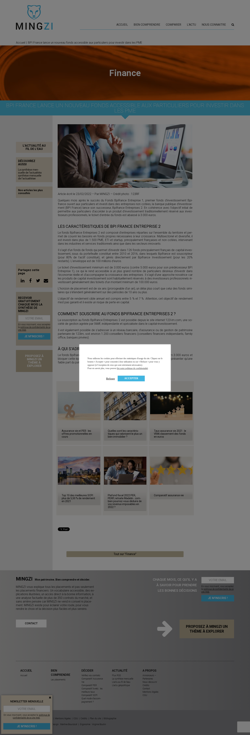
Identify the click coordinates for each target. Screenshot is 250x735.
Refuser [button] (110, 378)
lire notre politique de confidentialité (132, 368)
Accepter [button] (131, 378)
